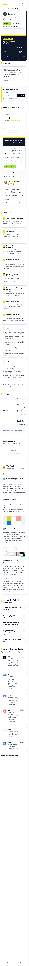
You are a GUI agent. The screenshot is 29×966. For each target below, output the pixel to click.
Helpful (9, 199)
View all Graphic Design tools (9, 755)
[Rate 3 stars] (16, 161)
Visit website (16, 23)
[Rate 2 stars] (11, 161)
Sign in (6, 153)
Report (22, 203)
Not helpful (10, 203)
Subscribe (21, 95)
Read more (6, 76)
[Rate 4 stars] (21, 161)
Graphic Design (9, 8)
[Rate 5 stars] (20, 453)
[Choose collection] (10, 23)
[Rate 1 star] (6, 161)
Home (2, 8)
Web (24, 56)
